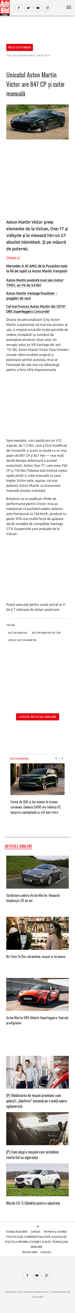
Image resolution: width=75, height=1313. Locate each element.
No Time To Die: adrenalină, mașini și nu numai (35, 956)
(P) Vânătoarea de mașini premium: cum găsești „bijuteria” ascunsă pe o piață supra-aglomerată (37, 1101)
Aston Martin (17, 632)
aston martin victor (46, 632)
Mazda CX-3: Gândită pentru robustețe (33, 1203)
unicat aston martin (22, 640)
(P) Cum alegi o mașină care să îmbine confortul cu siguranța (32, 1154)
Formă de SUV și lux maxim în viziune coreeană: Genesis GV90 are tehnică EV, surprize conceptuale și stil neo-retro (35, 807)
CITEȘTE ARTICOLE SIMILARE (37, 716)
